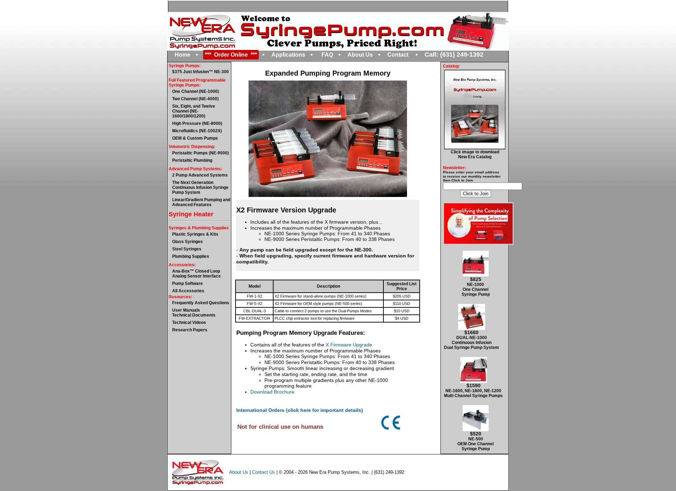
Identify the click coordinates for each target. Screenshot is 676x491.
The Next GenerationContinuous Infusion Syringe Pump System (200, 187)
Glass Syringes (187, 241)
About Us (360, 55)
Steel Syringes (186, 249)
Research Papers (189, 329)
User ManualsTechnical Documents (193, 313)
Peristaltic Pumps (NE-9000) (200, 153)
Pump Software (187, 283)
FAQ (327, 55)
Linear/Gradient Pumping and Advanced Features (201, 202)
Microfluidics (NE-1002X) (197, 130)
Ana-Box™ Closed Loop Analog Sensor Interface (196, 274)
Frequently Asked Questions (200, 302)
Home (182, 55)
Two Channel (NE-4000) (195, 98)
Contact (397, 55)
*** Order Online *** (231, 55)
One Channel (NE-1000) (195, 91)
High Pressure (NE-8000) (197, 123)
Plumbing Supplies (190, 256)
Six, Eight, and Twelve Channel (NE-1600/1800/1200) (193, 111)
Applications (288, 55)
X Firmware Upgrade (349, 344)
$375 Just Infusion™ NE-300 (200, 71)
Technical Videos (189, 322)
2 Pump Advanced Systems (200, 175)
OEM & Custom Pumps (195, 138)
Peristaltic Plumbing (192, 160)
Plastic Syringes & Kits (195, 234)
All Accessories (188, 290)
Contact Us (263, 471)
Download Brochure (272, 392)
